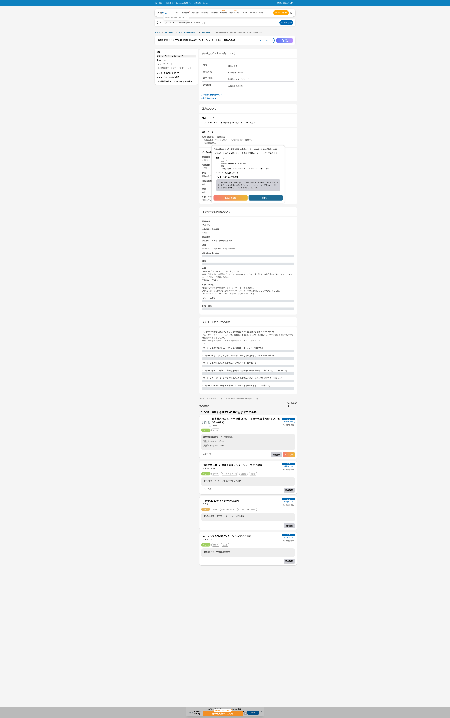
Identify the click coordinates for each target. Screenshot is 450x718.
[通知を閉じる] (186, 18)
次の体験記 (292, 403)
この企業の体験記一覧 (210, 94)
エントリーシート (165, 64)
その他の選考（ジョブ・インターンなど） (175, 67)
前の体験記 (204, 406)
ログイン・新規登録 (281, 13)
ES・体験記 (169, 32)
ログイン (265, 197)
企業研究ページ (207, 98)
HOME (157, 32)
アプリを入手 (287, 23)
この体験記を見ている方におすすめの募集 (174, 81)
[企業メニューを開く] (206, 422)
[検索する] (291, 12)
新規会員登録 (230, 197)
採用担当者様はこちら (284, 3)
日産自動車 (206, 32)
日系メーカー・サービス (188, 32)
